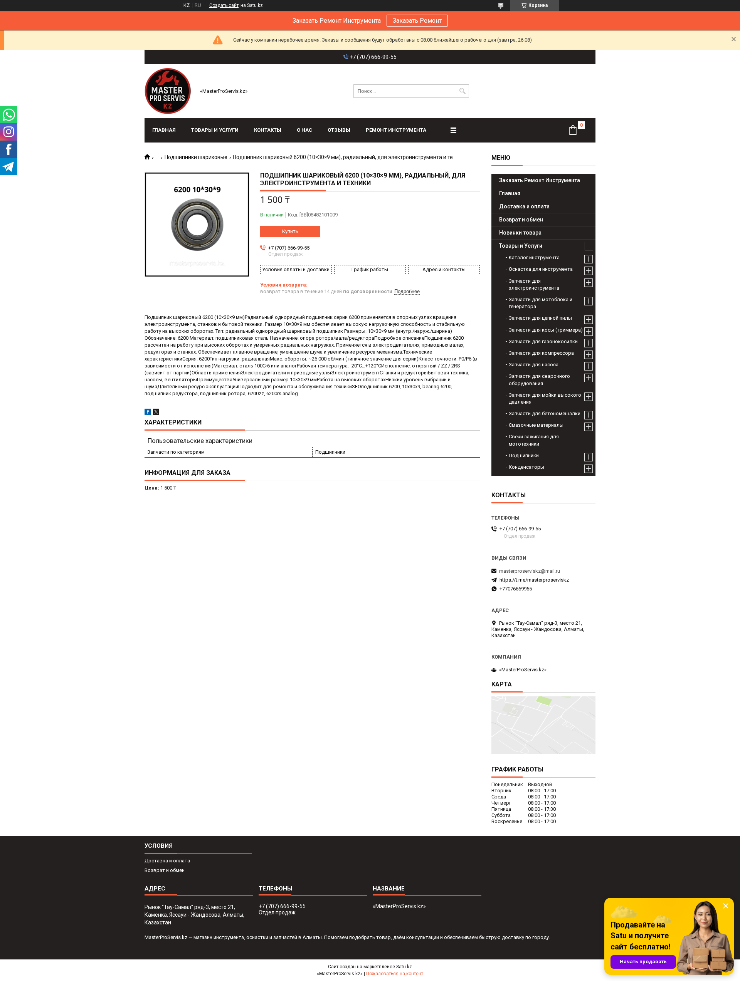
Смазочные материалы (536, 425)
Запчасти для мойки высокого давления (545, 398)
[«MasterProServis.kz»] (168, 91)
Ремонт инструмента (396, 130)
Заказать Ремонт (417, 20)
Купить (290, 231)
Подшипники (524, 455)
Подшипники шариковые (196, 157)
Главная (164, 130)
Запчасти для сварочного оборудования (539, 379)
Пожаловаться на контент (394, 973)
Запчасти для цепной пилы (540, 318)
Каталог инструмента (534, 257)
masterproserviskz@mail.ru (529, 571)
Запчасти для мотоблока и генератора (540, 303)
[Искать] (462, 91)
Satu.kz (404, 966)
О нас (304, 130)
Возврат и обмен (521, 219)
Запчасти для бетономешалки (544, 413)
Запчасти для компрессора (541, 353)
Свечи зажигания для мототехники (534, 440)
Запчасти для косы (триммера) (546, 330)
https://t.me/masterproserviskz (534, 580)
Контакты (267, 130)
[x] (156, 413)
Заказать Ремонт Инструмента (539, 180)
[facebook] (148, 413)
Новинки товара (520, 233)
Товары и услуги (215, 130)
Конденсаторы (526, 467)
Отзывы (339, 130)
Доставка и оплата (524, 206)
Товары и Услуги (520, 246)
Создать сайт (224, 5)
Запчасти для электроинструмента (534, 284)
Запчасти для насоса (533, 364)
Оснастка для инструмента (541, 269)
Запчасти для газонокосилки (543, 341)
